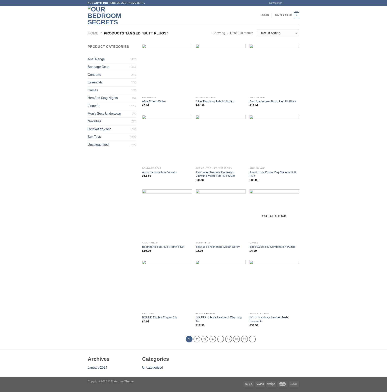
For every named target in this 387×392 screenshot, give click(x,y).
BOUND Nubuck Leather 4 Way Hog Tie (219, 319)
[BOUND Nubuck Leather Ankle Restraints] (274, 285)
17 (228, 339)
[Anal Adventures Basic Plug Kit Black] (274, 69)
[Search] (135, 15)
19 (244, 339)
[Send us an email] (297, 3)
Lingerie (93, 105)
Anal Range (96, 59)
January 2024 (97, 367)
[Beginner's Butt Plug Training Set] (167, 214)
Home (93, 33)
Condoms (95, 74)
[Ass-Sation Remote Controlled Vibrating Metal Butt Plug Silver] (221, 140)
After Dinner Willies (154, 101)
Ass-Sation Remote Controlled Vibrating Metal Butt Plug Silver (215, 174)
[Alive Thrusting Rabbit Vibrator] (221, 69)
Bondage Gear (98, 67)
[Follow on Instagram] (289, 3)
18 (236, 339)
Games (93, 90)
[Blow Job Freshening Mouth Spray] (221, 214)
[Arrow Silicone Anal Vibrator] (167, 140)
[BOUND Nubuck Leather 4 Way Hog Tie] (221, 285)
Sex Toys (94, 136)
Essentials (95, 82)
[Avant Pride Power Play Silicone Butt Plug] (274, 140)
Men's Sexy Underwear (104, 113)
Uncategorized (98, 144)
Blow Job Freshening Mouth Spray (218, 246)
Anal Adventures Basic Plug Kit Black (273, 101)
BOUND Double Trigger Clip (160, 317)
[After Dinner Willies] (167, 69)
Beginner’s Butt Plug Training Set (163, 246)
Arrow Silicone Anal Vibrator (159, 172)
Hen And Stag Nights (103, 98)
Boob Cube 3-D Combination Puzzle (272, 246)
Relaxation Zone (99, 129)
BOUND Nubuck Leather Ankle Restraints (269, 319)
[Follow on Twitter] (293, 3)
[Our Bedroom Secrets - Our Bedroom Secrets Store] (108, 15)
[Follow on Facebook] (286, 3)
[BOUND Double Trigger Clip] (167, 285)
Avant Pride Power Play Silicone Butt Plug (273, 174)
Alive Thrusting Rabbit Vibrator (215, 101)
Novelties (94, 121)
